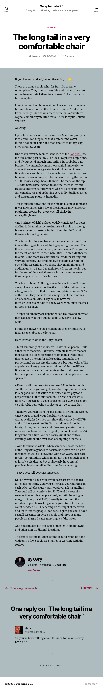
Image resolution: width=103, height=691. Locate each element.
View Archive (35, 570)
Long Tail (76, 154)
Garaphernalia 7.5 (51, 6)
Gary (37, 56)
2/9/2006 (51, 56)
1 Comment (68, 56)
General (51, 27)
